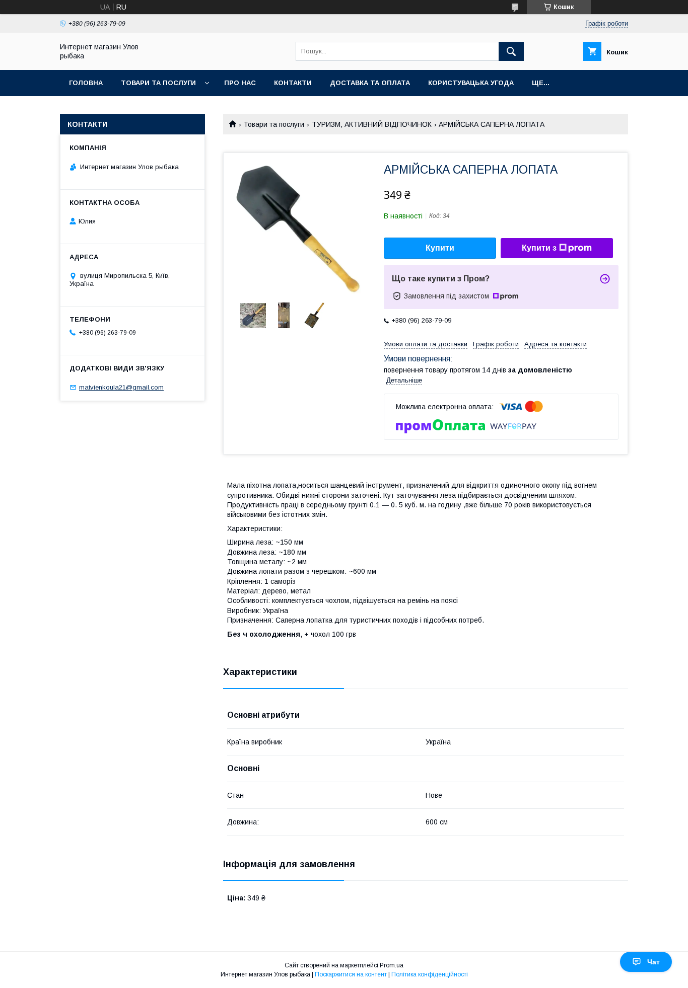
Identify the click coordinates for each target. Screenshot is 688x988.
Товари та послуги (158, 83)
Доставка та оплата (370, 83)
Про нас (240, 83)
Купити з (539, 248)
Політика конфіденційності (429, 974)
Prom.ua (391, 965)
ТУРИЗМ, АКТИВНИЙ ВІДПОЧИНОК (372, 124)
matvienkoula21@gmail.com (121, 387)
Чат (653, 962)
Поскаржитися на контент (351, 974)
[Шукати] (511, 51)
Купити (440, 248)
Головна (86, 83)
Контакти (293, 83)
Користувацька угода (471, 83)
